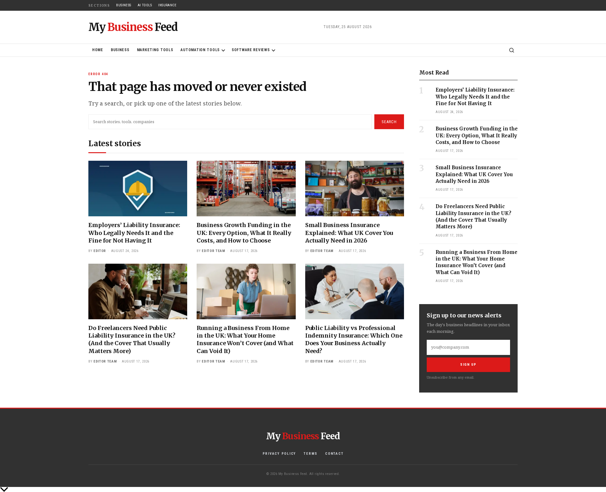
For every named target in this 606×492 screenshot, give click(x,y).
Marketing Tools (155, 50)
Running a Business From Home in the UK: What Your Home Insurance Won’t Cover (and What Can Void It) (245, 339)
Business (123, 5)
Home (97, 50)
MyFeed (133, 27)
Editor (99, 251)
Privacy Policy (279, 454)
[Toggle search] (512, 50)
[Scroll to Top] (303, 489)
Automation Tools (200, 50)
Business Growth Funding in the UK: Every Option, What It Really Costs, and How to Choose (244, 232)
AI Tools (145, 5)
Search (389, 121)
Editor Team (213, 251)
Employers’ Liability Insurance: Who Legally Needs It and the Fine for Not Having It (134, 232)
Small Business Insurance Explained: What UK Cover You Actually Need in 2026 (349, 232)
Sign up (468, 365)
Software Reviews (251, 50)
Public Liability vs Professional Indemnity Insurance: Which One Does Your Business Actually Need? (353, 339)
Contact (334, 454)
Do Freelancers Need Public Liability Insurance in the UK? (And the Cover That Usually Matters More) (131, 339)
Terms (311, 454)
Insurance (167, 5)
